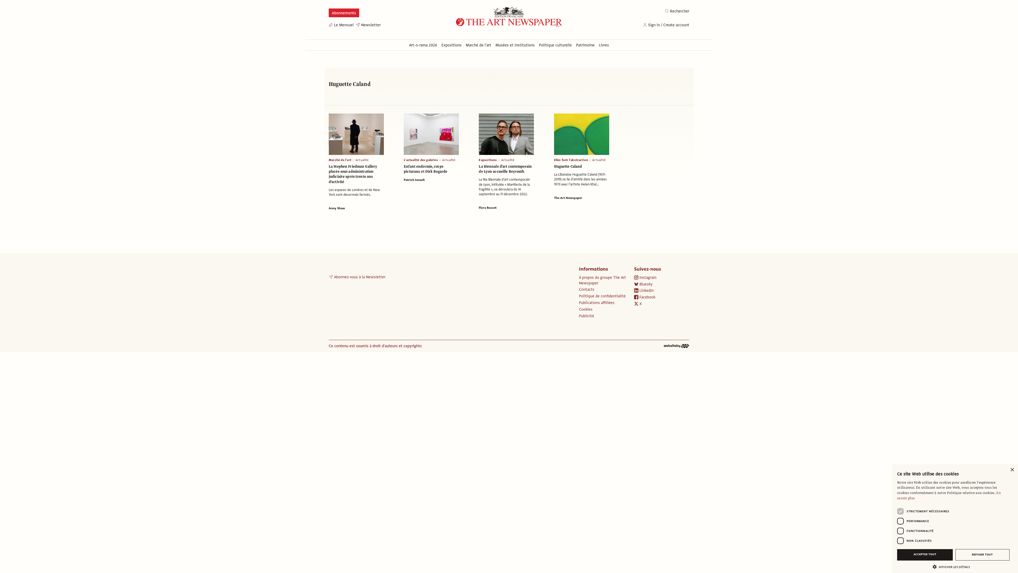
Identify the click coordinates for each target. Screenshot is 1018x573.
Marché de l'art (340, 160)
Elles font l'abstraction (571, 160)
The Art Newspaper (568, 198)
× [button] (1012, 470)
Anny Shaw (337, 208)
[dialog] (955, 518)
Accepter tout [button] (925, 554)
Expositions (488, 160)
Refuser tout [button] (982, 555)
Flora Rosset (488, 208)
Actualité (362, 160)
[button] (953, 567)
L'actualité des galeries (421, 160)
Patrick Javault (414, 180)
